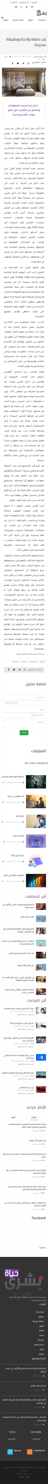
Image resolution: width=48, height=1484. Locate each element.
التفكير (42, 661)
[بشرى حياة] (42, 13)
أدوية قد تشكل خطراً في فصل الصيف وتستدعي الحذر (19, 991)
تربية (42, 1349)
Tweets (42, 1248)
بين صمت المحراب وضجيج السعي (21, 953)
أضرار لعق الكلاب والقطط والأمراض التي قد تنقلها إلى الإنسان (18, 930)
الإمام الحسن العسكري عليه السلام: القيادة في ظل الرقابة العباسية (26, 1171)
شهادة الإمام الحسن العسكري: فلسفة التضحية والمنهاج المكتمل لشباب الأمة (27, 1125)
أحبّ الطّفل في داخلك (15, 796)
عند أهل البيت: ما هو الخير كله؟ (22, 1023)
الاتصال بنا (13, 2)
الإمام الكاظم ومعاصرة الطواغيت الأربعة (18, 1073)
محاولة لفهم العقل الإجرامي (12, 776)
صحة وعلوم (39, 1344)
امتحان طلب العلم (27, 916)
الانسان (23, 661)
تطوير (5, 19)
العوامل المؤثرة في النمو (14, 875)
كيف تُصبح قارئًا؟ (17, 855)
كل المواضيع (24, 2)
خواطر (41, 1354)
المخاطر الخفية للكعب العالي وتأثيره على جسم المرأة (18, 906)
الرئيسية (34, 2)
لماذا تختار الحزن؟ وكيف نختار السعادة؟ (19, 1008)
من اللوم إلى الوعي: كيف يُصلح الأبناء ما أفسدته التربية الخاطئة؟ (18, 979)
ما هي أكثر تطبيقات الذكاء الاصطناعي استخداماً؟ (18, 1057)
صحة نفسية (33, 661)
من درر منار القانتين (26, 1087)
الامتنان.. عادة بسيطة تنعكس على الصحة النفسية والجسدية (18, 942)
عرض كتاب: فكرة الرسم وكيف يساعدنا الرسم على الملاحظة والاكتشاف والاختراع (26, 1188)
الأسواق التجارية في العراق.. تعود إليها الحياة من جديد (19, 1039)
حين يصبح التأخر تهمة (25, 965)
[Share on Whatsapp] (28, 63)
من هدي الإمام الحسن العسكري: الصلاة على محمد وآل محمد (24, 1155)
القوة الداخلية (18, 835)
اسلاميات (42, 19)
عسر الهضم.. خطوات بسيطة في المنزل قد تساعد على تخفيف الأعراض (25, 1204)
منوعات (40, 1340)
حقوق (30, 19)
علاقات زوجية (18, 19)
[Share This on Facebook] (12, 63)
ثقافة (41, 1330)
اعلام (42, 1335)
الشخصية (15, 661)
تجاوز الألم (20, 816)
